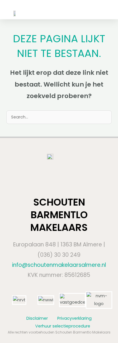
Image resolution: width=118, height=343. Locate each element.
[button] (100, 9)
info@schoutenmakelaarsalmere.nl (59, 265)
